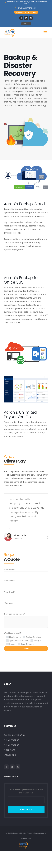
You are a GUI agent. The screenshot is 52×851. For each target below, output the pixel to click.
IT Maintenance (11, 740)
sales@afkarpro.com (27, 8)
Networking (10, 755)
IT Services (9, 750)
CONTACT (26, 24)
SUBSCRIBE (26, 809)
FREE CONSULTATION (27, 12)
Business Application (14, 735)
